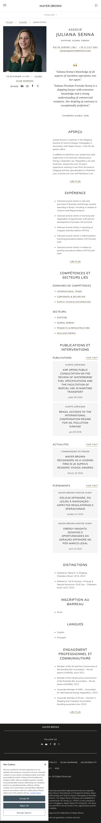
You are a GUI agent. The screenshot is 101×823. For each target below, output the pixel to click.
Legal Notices (83, 805)
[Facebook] (50, 744)
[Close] (45, 764)
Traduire (49, 15)
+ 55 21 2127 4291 (88, 47)
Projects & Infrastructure (73, 328)
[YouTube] (46, 744)
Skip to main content (12, 2)
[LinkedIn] (42, 744)
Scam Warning (24, 81)
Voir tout (92, 357)
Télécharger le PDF (18, 76)
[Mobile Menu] (4, 6)
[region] (24, 790)
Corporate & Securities (71, 296)
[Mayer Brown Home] (50, 6)
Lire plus (75, 181)
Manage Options (24, 813)
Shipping (62, 317)
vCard (38, 76)
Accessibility (89, 762)
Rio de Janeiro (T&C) (65, 47)
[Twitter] (59, 744)
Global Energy (65, 322)
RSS (57, 768)
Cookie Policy (35, 793)
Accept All (24, 798)
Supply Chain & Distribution (74, 302)
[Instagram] (55, 744)
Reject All (24, 806)
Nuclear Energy (66, 333)
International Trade (69, 291)
